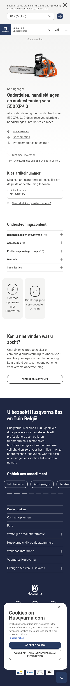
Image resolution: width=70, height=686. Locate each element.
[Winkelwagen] (57, 29)
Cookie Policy (17, 638)
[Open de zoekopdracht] (48, 29)
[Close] (58, 607)
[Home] (5, 29)
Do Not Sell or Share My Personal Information (35, 654)
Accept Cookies (35, 645)
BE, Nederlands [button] (20, 31)
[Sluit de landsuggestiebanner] (65, 5)
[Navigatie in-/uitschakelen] (65, 29)
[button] (9, 493)
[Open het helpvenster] (61, 677)
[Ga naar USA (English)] (60, 16)
